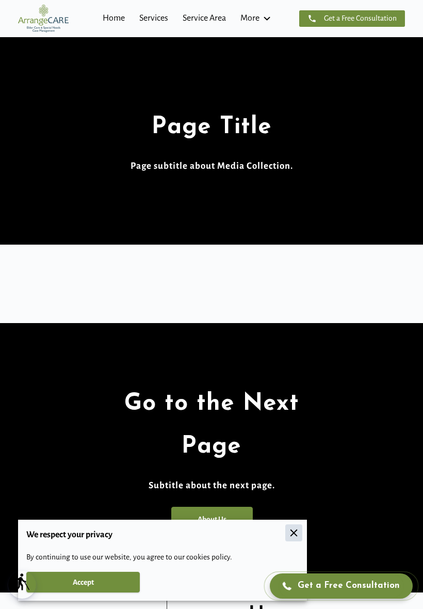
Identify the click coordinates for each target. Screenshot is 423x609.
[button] (22, 585)
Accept (83, 582)
